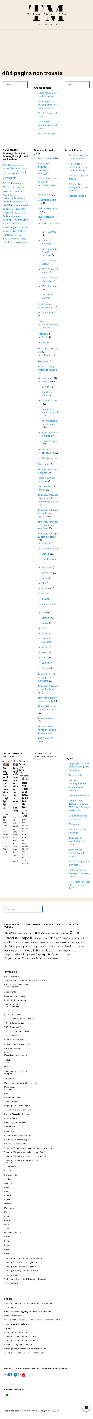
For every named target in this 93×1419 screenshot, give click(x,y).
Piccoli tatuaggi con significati (18, 1345)
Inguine (45, 599)
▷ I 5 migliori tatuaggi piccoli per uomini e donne (47, 104)
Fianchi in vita (49, 559)
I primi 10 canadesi (13, 1015)
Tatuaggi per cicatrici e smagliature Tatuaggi (24, 980)
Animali (7, 164)
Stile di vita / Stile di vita (15, 1071)
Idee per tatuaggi (46, 133)
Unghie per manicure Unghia (17, 1106)
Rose (15, 223)
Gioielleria (43, 334)
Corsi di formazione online (16, 985)
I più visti (20, 208)
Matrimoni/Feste (46, 158)
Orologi (45, 342)
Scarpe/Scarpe (49, 441)
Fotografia (47, 355)
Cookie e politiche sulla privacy (18, 1324)
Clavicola (46, 567)
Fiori (22, 191)
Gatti (16, 195)
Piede (44, 657)
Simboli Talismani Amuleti (15, 1144)
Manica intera (49, 604)
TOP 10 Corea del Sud (14, 1023)
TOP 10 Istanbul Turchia (15, 1027)
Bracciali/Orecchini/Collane (16, 1114)
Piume (5, 224)
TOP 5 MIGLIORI (46, 738)
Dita (44, 583)
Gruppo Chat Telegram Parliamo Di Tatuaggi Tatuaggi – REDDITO (33, 1320)
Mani (44, 612)
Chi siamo (74, 824)
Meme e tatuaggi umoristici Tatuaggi (21, 1083)
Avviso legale (75, 775)
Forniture (42, 321)
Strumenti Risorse (47, 312)
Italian (11, 1395)
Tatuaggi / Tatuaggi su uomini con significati (48, 513)
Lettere (7, 201)
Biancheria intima (12, 1097)
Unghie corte (9, 242)
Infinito (17, 198)
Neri (12, 212)
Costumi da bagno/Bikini (15, 1122)
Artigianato (43, 361)
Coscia (45, 623)
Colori (21, 173)
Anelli (44, 337)
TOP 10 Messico (50, 286)
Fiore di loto (13, 191)
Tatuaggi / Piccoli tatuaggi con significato (46, 677)
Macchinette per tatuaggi (15, 1055)
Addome (46, 543)
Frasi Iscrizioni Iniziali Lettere (17, 1044)
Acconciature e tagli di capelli (17, 1110)
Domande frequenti (79, 795)
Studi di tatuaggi (46, 217)
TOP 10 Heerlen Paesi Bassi (16, 1031)
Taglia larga (7, 231)
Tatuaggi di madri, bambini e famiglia (21, 1271)
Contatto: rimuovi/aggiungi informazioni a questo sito (28, 1311)
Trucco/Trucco (49, 400)
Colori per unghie (13, 187)
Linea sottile (17, 201)
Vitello (45, 647)
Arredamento (44, 194)
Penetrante (43, 464)
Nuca (44, 628)
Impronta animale (17, 165)
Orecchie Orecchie (12, 1233)
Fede (5, 192)
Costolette (47, 572)
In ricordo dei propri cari (15, 1000)
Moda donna (44, 378)
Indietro (46, 588)
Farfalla (7, 204)
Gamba (45, 662)
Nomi (24, 213)
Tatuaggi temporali (47, 718)
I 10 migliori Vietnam (13, 1039)
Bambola (46, 617)
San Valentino (76, 951)
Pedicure (7, 216)
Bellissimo (15, 168)
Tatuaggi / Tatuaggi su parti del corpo (21, 1160)
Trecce (22, 238)
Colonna (17, 183)
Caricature (11, 173)
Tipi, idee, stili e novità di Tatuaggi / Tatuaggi (48, 729)
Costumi (46, 386)
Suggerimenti (11, 238)
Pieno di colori (8, 195)
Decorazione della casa (14, 996)
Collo (44, 578)
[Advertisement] (46, 48)
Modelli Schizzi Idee (15, 220)
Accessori (47, 381)
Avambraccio (48, 548)
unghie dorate (21, 242)
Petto (44, 652)
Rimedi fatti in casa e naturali (17, 1135)
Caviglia (46, 668)
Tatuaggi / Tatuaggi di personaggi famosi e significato (48, 498)
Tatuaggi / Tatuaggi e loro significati (20, 1262)
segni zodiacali (19, 227)
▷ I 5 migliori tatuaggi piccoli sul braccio (47, 125)
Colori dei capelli (18, 938)
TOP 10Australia (50, 223)
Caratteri (16, 216)
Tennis (7, 234)
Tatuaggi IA (19, 230)
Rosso (10, 223)
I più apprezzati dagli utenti (30, 946)
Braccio (45, 554)
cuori (24, 183)
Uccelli (6, 168)
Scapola (46, 633)
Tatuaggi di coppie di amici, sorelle (20, 1267)
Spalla (45, 593)
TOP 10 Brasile (49, 232)
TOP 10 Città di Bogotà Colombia (19, 1019)
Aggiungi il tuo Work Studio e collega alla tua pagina (79, 766)
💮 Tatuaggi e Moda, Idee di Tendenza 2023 (79, 885)
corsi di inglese (49, 185)
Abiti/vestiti (47, 458)
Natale (6, 213)
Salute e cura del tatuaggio (16, 1140)
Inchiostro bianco (16, 235)
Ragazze (18, 213)
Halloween (8, 198)
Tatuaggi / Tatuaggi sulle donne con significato (48, 525)
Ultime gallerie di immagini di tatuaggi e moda (79, 873)
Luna (25, 202)
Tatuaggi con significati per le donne (77, 853)
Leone (23, 198)
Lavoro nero (53, 933)
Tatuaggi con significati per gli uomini (77, 841)
